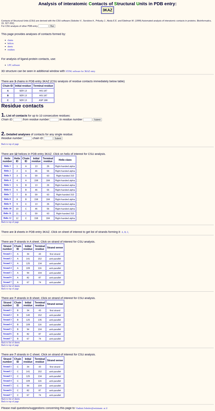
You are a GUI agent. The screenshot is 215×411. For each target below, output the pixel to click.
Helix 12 (7, 218)
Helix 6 (7, 190)
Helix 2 (7, 171)
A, (123, 232)
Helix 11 (7, 213)
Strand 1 (7, 254)
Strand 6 (7, 277)
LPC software (14, 65)
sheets (10, 46)
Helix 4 (7, 180)
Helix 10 (7, 208)
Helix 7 (7, 194)
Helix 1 (7, 166)
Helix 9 (7, 204)
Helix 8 (7, 199)
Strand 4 (7, 268)
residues (11, 50)
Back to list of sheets (10, 286)
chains (10, 40)
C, (128, 232)
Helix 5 (7, 185)
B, (125, 232)
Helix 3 (7, 175)
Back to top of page (10, 144)
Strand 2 (7, 258)
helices (11, 43)
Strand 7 (7, 282)
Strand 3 (7, 263)
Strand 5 (7, 273)
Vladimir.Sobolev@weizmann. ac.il (91, 408)
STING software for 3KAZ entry (80, 71)
